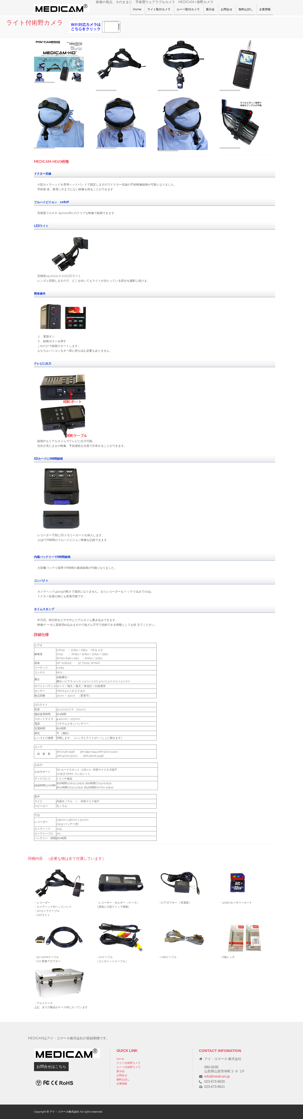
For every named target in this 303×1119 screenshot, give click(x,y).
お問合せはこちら (51, 1066)
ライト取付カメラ (158, 9)
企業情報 (265, 9)
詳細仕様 (41, 635)
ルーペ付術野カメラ (128, 1067)
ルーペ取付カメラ (188, 9)
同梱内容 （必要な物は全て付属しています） (67, 858)
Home (137, 9)
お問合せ (226, 9)
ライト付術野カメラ (128, 1063)
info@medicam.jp (217, 1076)
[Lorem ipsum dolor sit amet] (62, 61)
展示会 (210, 9)
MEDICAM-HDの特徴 (51, 162)
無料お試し (245, 9)
